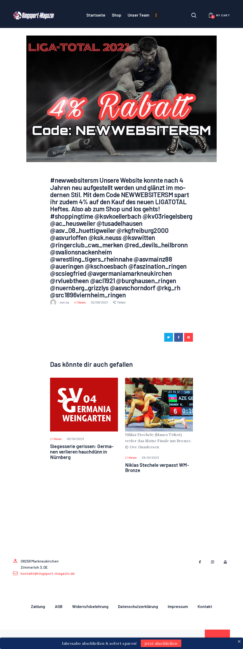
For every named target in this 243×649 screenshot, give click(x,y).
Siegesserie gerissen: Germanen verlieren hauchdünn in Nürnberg (82, 452)
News (82, 302)
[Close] (239, 641)
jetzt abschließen (161, 643)
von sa (65, 302)
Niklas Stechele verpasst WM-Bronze (157, 467)
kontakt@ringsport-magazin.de (48, 573)
